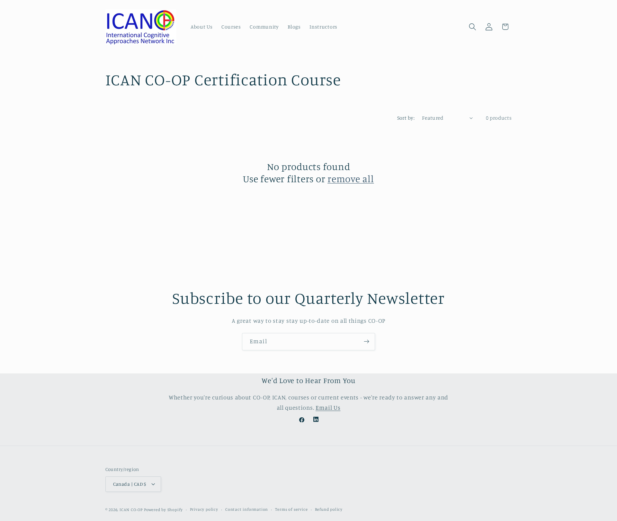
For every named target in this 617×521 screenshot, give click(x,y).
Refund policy (329, 509)
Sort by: (406, 118)
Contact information (246, 509)
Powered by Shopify (163, 510)
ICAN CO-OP (131, 510)
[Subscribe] (366, 341)
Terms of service (291, 509)
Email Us (328, 407)
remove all (350, 178)
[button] (472, 27)
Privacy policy (204, 509)
